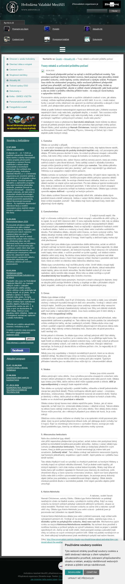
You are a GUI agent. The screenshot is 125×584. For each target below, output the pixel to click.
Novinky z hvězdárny (18, 140)
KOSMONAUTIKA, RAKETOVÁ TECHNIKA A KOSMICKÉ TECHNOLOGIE (19, 390)
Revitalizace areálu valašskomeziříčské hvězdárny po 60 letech (20, 275)
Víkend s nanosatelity (15, 149)
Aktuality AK (97, 29)
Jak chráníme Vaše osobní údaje (43, 579)
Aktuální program (16, 358)
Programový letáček (61, 39)
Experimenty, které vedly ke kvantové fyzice (17, 379)
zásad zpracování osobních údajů (18, 333)
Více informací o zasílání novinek (20, 343)
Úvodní (59, 59)
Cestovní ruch (18, 39)
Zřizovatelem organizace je (85, 4)
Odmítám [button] (92, 572)
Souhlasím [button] (74, 572)
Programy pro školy (20, 29)
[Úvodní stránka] (12, 7)
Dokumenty (97, 39)
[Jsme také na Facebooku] (20, 352)
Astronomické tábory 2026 (17, 222)
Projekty (56, 29)
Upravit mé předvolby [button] (81, 578)
